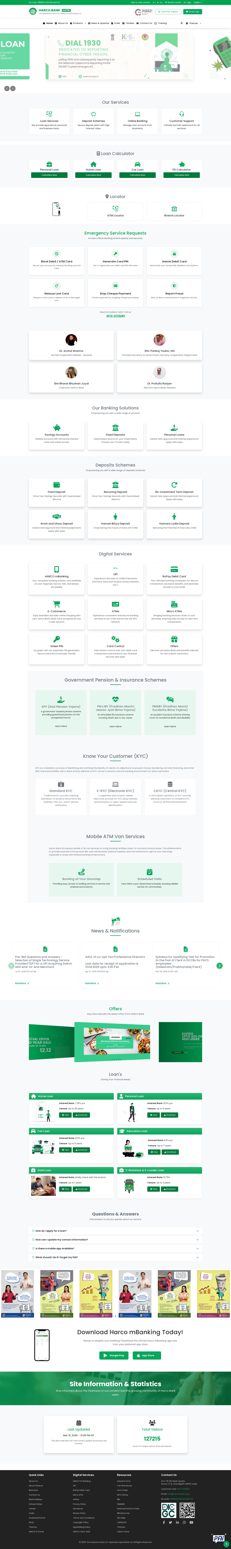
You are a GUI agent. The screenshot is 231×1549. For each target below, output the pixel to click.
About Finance (36, 1485)
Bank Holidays (35, 1499)
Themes (33, 1527)
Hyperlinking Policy (81, 1527)
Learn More (61, 726)
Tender (32, 1508)
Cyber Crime (123, 1531)
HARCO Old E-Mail (81, 1531)
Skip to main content (140, 2)
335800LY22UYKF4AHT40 (181, 1499)
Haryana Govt (123, 1481)
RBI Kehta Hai (123, 1513)
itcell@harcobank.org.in (178, 1494)
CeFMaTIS (121, 1522)
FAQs (31, 1522)
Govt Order (122, 1490)
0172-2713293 (115, 316)
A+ (161, 2)
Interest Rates (35, 1504)
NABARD (121, 1504)
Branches (33, 1490)
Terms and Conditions (84, 1518)
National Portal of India (128, 1508)
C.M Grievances (124, 1485)
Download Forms (37, 1518)
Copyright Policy (81, 1522)
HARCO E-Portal (36, 1531)
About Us (33, 1481)
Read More (20, 983)
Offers (76, 1499)
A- (154, 2)
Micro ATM (78, 1495)
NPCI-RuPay (122, 1495)
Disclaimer (78, 1508)
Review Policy (79, 1513)
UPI (74, 1485)
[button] (78, 23)
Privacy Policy (79, 1504)
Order (31, 1513)
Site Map (121, 1518)
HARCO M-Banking (82, 1481)
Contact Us (34, 1495)
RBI (118, 1499)
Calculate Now (49, 175)
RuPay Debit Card (81, 1490)
